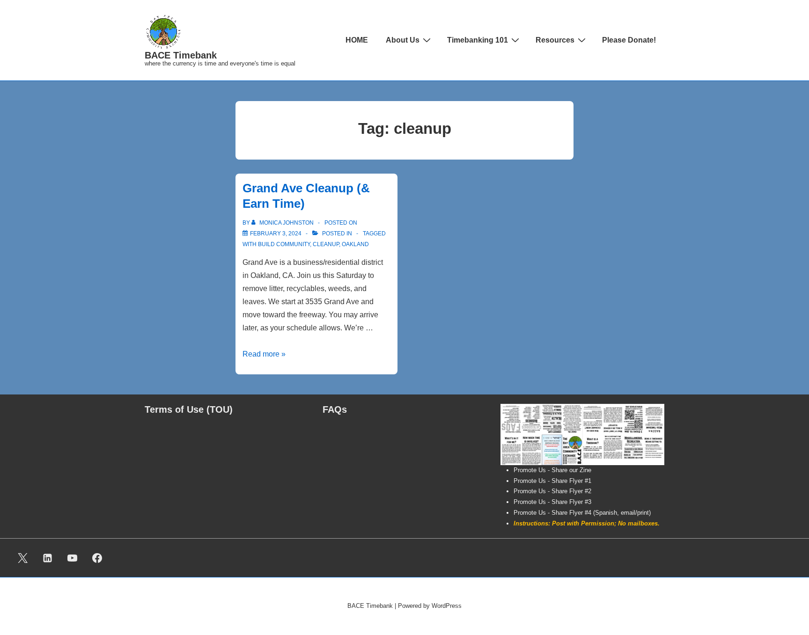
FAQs (335, 409)
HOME (357, 40)
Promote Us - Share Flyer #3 (552, 501)
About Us (402, 40)
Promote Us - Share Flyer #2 (552, 491)
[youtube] (72, 558)
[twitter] (23, 558)
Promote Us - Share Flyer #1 (552, 480)
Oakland (355, 244)
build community (284, 244)
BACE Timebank (181, 55)
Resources (555, 40)
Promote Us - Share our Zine (552, 470)
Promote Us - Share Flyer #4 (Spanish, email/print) (582, 512)
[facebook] (97, 558)
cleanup (326, 244)
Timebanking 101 (477, 40)
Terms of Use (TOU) (189, 409)
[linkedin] (48, 558)
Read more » (264, 354)
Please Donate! (629, 40)
